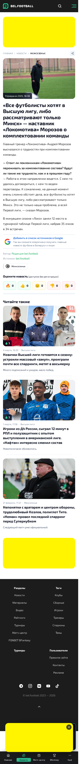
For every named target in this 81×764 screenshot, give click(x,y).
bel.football (23, 258)
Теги (59, 588)
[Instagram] (30, 686)
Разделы (19, 588)
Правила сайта (58, 657)
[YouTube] (48, 686)
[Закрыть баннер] (69, 727)
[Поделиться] (72, 53)
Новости (22, 53)
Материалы (19, 602)
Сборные (58, 602)
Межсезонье (38, 53)
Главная (8, 53)
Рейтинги (19, 617)
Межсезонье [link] (30, 502)
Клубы (59, 595)
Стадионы (59, 625)
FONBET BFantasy (19, 640)
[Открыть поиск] (59, 6)
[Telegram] (21, 686)
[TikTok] (57, 686)
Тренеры (58, 617)
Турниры (19, 625)
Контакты (59, 665)
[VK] (39, 686)
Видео (19, 610)
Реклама (58, 672)
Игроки (58, 610)
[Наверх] (39, 706)
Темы (59, 632)
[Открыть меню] (74, 6)
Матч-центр (19, 632)
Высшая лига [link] (28, 350)
